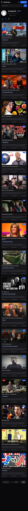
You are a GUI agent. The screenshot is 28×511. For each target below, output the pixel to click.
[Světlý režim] (18, 2)
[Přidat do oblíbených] (3, 24)
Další (23, 482)
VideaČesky (6, 2)
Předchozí (6, 482)
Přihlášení (23, 2)
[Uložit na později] (6, 24)
